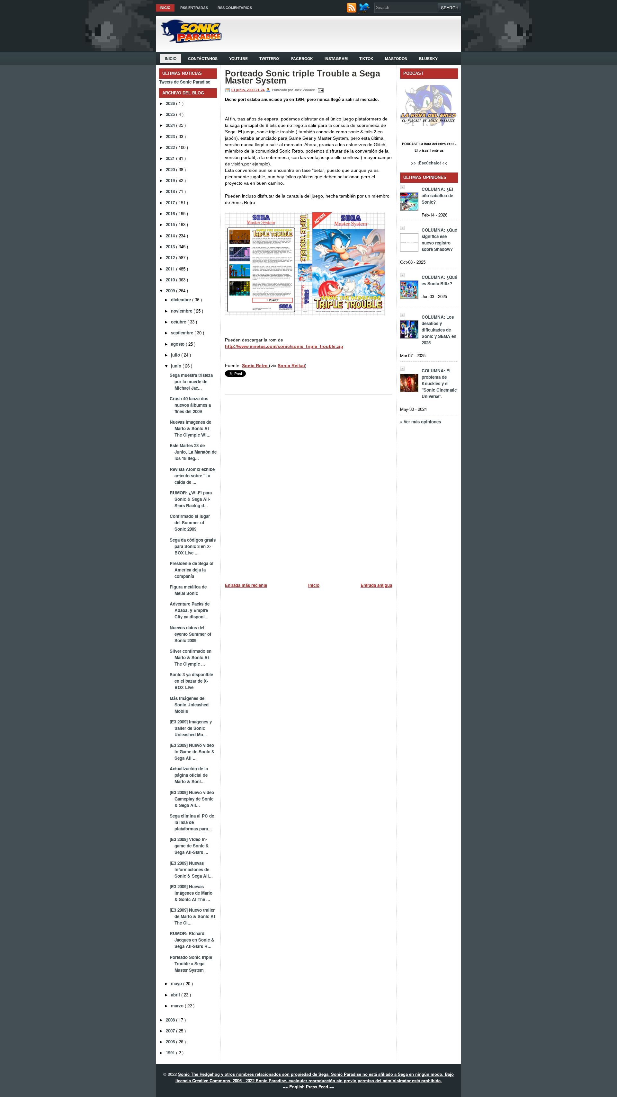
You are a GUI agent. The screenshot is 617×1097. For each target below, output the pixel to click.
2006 (171, 1042)
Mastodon (396, 58)
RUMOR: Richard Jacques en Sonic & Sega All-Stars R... (192, 939)
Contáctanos (203, 58)
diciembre (181, 299)
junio (177, 366)
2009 (171, 291)
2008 (171, 1020)
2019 (171, 180)
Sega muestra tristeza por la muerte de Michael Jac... (191, 381)
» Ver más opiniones (420, 422)
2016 (171, 213)
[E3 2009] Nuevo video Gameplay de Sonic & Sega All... (192, 798)
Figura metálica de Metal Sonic (188, 590)
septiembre (182, 333)
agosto (178, 344)
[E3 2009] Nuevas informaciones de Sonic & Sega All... (191, 869)
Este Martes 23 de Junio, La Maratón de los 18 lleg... (193, 451)
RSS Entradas (194, 8)
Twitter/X (269, 58)
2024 (171, 125)
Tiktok (366, 58)
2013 (171, 246)
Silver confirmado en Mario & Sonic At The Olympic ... (190, 657)
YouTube (238, 58)
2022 (171, 147)
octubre (179, 322)
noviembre (182, 311)
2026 (171, 103)
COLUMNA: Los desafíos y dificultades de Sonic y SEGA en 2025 (439, 330)
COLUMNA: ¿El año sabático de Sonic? (437, 195)
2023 (171, 136)
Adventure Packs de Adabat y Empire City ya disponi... (190, 610)
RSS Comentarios (235, 8)
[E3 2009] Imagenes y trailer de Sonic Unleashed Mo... (191, 728)
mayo (177, 983)
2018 (171, 191)
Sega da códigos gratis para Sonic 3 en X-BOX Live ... (193, 546)
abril (176, 995)
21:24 (260, 90)
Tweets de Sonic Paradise (184, 82)
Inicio (165, 8)
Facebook (302, 58)
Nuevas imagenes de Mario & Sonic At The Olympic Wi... (190, 428)
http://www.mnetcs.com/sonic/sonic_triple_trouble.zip (284, 346)
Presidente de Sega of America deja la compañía (191, 569)
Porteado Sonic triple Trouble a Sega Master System (191, 963)
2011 (171, 269)
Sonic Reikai (291, 365)
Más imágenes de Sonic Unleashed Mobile (189, 704)
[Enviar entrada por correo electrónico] (320, 90)
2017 (171, 202)
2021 (171, 158)
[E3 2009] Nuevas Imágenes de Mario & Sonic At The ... (191, 892)
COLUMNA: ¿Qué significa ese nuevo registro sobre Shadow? (439, 239)
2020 (171, 169)
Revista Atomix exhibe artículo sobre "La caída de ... (192, 475)
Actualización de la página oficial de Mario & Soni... (189, 774)
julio (176, 355)
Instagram (336, 58)
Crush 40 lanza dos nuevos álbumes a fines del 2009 (190, 404)
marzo (178, 1006)
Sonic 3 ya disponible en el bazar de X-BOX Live (191, 680)
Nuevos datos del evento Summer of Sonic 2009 (190, 633)
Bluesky (428, 58)
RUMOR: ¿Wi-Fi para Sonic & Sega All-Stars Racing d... (191, 499)
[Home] (189, 41)
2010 (171, 280)
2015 (171, 224)
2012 (171, 257)
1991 (171, 1052)
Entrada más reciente (246, 585)
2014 (171, 236)
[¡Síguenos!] (365, 11)
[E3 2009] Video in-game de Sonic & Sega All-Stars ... (189, 845)
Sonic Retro (255, 365)
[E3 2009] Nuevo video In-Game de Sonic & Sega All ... (192, 751)
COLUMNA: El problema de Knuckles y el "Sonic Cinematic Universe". (439, 383)
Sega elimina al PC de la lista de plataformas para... (192, 822)
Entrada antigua (376, 585)
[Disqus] (308, 486)
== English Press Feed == (309, 1087)
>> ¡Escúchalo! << (429, 163)
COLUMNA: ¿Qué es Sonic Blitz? (439, 280)
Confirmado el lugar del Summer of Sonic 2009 (190, 522)
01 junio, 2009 (243, 90)
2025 (171, 114)
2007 (171, 1031)
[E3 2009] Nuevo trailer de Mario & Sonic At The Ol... (192, 916)
